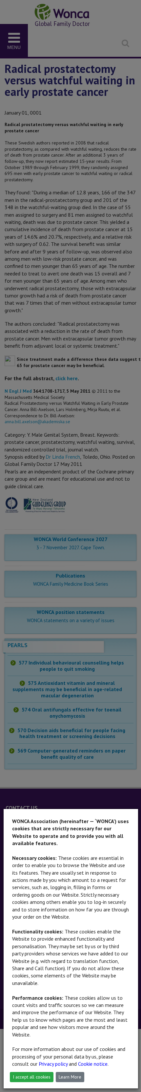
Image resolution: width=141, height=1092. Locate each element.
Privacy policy (53, 1063)
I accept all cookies (31, 1077)
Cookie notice (93, 1063)
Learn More (70, 1077)
